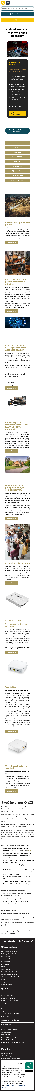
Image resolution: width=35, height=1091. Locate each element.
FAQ (2, 1011)
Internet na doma (6, 1024)
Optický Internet (6, 1032)
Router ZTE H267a (17, 157)
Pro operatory (5, 982)
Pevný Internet (5, 1034)
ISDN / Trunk (5, 1016)
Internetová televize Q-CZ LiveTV (10, 1037)
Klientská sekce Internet (8, 998)
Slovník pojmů (5, 969)
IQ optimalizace (17, 171)
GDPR (3, 979)
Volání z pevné (17, 166)
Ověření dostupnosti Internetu (10, 951)
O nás (3, 993)
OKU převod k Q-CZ (17, 180)
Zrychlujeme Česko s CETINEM (10, 1013)
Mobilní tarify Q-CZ (6, 1027)
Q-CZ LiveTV (17, 162)
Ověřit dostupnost (18, 14)
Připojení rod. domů (17, 175)
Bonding (17, 148)
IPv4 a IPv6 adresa (6, 959)
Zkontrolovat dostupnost (17, 113)
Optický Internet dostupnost (9, 974)
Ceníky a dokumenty (7, 995)
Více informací (11, 242)
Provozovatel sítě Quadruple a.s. (10, 1058)
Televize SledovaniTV (7, 1040)
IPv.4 (17, 143)
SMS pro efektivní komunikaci (10, 1029)
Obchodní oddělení (6, 1053)
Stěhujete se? (5, 964)
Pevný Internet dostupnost (9, 972)
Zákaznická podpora (7, 1056)
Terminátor (17, 152)
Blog (2, 1008)
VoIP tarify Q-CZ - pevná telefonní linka (12, 1042)
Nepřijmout (29, 1071)
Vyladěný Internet (6, 1006)
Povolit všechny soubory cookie (29, 1065)
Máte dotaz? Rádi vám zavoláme (16, 131)
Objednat (17, 20)
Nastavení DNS (5, 961)
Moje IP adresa (5, 956)
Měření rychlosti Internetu (9, 954)
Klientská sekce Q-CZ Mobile (9, 1000)
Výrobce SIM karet (6, 984)
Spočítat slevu (5, 1045)
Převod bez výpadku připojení (10, 977)
